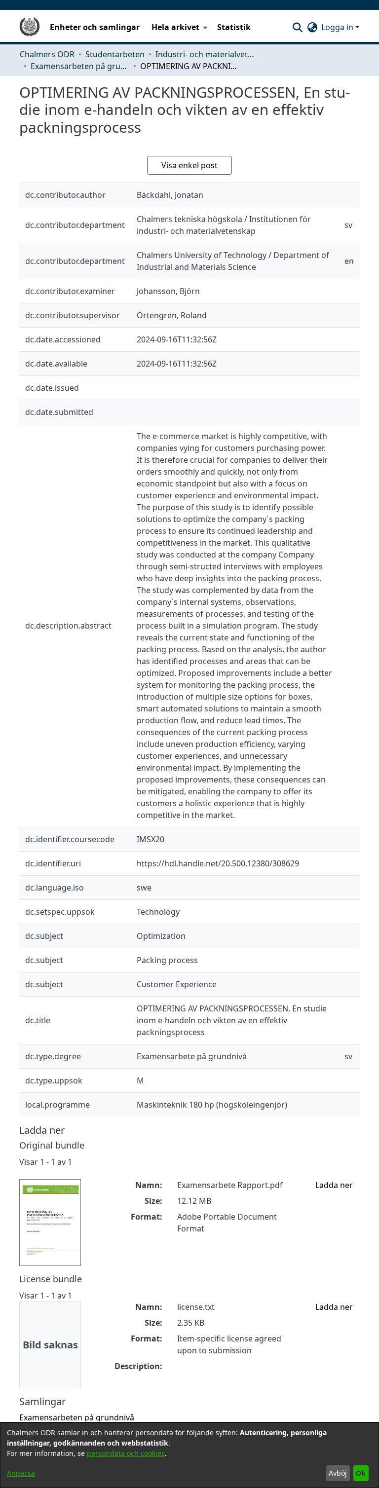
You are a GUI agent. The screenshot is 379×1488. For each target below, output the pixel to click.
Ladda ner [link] (334, 1185)
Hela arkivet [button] (175, 27)
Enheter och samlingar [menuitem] (95, 27)
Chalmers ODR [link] (47, 54)
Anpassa (21, 1473)
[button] (297, 27)
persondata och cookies (126, 1453)
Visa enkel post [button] (189, 165)
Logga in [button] (338, 27)
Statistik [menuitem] (234, 27)
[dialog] (189, 1455)
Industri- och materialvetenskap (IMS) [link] (204, 54)
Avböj (338, 1473)
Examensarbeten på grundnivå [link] (80, 66)
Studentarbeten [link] (115, 54)
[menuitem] (178, 27)
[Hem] (29, 27)
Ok (361, 1473)
